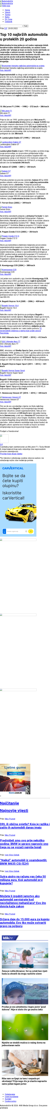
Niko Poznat (10, 819)
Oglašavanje (10, 1094)
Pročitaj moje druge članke (11, 454)
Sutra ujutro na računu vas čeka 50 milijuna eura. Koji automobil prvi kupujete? (23, 880)
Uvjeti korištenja (11, 1096)
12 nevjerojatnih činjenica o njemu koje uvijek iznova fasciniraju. (21, 330)
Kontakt (8, 1099)
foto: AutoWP (5, 70)
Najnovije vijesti (14, 810)
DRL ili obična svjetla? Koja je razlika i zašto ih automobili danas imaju (25, 825)
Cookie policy (10, 1101)
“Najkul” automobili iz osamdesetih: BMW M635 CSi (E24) (23, 861)
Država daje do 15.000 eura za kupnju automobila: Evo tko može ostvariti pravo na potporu (24, 923)
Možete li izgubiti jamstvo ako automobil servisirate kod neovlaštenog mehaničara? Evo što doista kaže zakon (23, 901)
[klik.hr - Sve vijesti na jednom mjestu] (5, 6)
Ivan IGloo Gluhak (12, 855)
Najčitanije (9, 803)
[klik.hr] (8, 937)
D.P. (5, 28)
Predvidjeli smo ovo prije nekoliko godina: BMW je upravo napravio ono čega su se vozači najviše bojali (24, 844)
